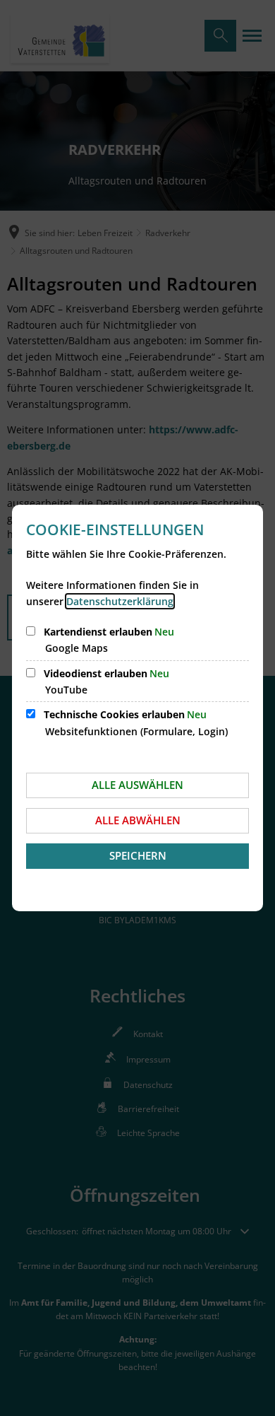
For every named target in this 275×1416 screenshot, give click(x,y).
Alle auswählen (137, 785)
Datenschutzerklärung (119, 601)
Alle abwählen (138, 820)
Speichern (137, 855)
